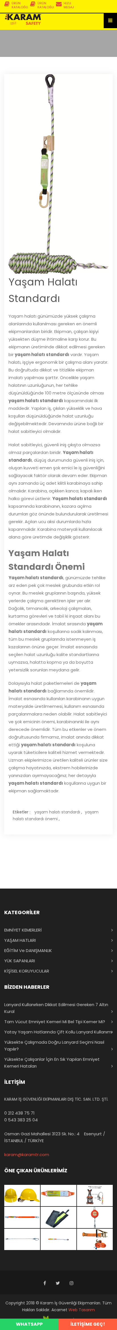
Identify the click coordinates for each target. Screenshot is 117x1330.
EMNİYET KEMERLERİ (23, 930)
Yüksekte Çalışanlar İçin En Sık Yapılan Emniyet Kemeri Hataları (52, 1062)
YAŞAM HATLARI (20, 940)
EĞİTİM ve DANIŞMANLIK (28, 950)
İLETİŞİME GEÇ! (87, 1324)
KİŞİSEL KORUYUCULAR (26, 971)
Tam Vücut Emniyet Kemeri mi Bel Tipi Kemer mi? (54, 1022)
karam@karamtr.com (26, 1155)
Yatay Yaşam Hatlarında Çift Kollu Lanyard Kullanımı (58, 1032)
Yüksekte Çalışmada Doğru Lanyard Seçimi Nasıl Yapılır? (54, 1045)
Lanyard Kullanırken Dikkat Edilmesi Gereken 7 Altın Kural (56, 1008)
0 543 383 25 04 (21, 1120)
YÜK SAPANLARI (19, 961)
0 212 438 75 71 (19, 1113)
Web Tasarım (81, 1310)
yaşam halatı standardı (57, 812)
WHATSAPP (29, 1324)
